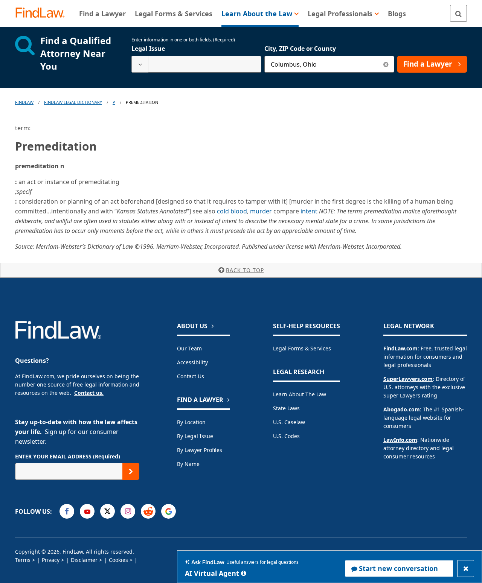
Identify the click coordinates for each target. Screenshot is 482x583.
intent (308, 211)
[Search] (458, 13)
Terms (23, 559)
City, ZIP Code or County (300, 48)
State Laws (286, 408)
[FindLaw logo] (43, 13)
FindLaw (24, 102)
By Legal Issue (195, 436)
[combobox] (196, 64)
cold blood (232, 211)
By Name (188, 463)
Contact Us (190, 376)
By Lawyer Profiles (199, 450)
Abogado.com (401, 409)
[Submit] (130, 471)
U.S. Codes (286, 436)
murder (261, 211)
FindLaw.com (400, 348)
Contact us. (89, 392)
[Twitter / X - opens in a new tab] (107, 511)
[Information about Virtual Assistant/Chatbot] (243, 573)
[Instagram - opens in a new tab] (127, 511)
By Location (191, 422)
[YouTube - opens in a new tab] (87, 511)
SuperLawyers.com (408, 378)
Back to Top (245, 270)
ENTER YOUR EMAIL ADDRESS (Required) (67, 456)
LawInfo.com (400, 439)
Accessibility (192, 362)
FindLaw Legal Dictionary (73, 102)
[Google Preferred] (168, 511)
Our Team (189, 348)
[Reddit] (148, 511)
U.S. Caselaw (289, 422)
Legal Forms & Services (302, 348)
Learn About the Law (299, 394)
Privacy (50, 559)
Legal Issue (148, 48)
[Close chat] (465, 568)
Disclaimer (84, 559)
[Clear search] (385, 64)
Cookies (118, 559)
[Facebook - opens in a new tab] (66, 511)
